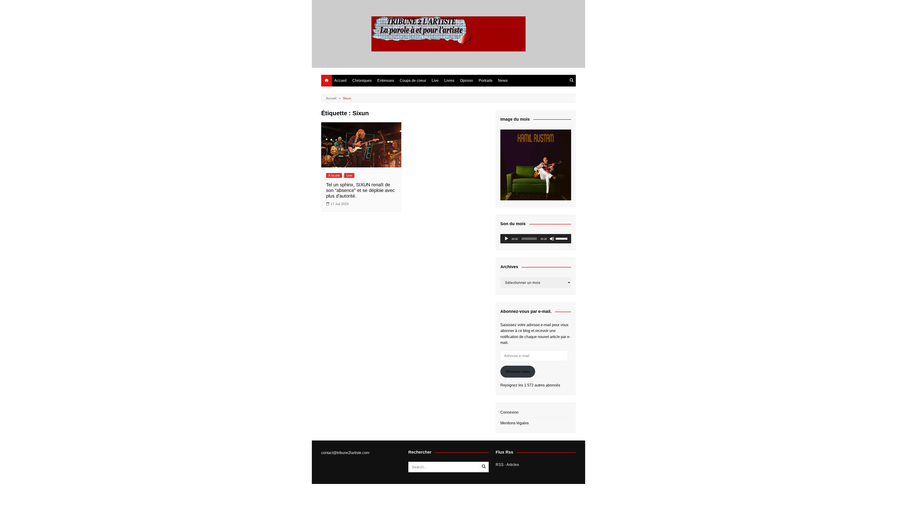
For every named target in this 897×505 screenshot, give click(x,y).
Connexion (509, 412)
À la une (334, 175)
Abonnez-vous (518, 372)
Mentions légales (514, 423)
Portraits (485, 81)
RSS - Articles (507, 465)
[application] (535, 238)
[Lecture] (506, 238)
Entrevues (385, 81)
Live (435, 81)
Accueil (340, 81)
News (503, 81)
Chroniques (362, 81)
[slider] (562, 238)
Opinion (466, 81)
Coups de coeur (413, 81)
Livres (449, 81)
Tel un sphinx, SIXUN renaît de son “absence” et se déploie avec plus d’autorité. (360, 190)
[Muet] (552, 238)
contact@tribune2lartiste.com (345, 453)
